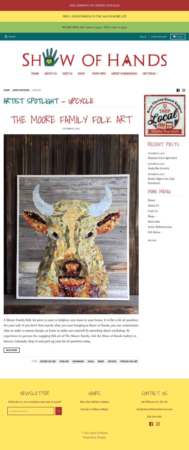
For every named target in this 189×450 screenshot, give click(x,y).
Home (6, 90)
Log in (143, 36)
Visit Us (153, 211)
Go (58, 411)
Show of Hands (99, 432)
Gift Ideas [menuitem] (149, 73)
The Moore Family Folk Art (71, 119)
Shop (151, 216)
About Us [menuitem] (50, 73)
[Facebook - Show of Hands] (178, 90)
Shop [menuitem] (81, 73)
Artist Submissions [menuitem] (124, 73)
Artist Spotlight (21, 90)
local (91, 361)
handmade (78, 361)
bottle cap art (48, 361)
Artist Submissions (160, 227)
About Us (153, 205)
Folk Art (64, 361)
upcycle (112, 361)
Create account (159, 36)
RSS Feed (152, 240)
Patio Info (154, 221)
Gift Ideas (154, 232)
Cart (180, 36)
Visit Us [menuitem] (67, 73)
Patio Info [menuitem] (99, 73)
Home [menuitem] (35, 73)
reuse (101, 361)
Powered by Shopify (94, 437)
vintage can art (128, 361)
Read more (11, 350)
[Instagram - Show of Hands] (183, 90)
